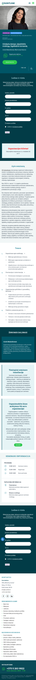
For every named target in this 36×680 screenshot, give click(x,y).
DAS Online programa (9, 642)
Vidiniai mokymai (8, 623)
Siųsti (7, 132)
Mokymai (6, 606)
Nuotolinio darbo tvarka (10, 651)
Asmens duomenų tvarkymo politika (13, 611)
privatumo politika (17, 126)
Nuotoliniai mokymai (9, 625)
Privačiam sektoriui (9, 618)
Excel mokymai (7, 635)
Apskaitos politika (8, 647)
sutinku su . (15, 126)
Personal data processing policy (12, 613)
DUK (4, 616)
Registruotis (10, 62)
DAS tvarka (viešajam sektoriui (12, 644)
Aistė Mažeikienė (8, 50)
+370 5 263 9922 (6, 592)
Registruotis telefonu (15, 54)
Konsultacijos (7, 627)
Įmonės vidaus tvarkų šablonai (12, 637)
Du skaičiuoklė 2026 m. (10, 656)
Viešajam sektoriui (8, 620)
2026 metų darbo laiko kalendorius (13, 654)
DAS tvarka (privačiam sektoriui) (12, 640)
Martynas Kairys (20, 50)
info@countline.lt (6, 589)
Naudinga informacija (9, 649)
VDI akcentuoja (6, 170)
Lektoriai (5, 609)
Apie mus (6, 604)
